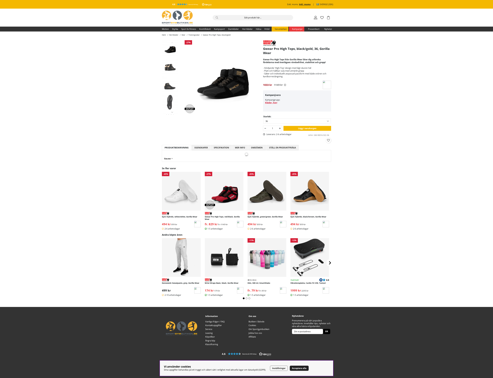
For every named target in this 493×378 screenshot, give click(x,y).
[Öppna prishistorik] (285, 85)
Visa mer (167, 158)
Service (208, 329)
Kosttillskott (205, 29)
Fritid (266, 29)
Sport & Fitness (188, 29)
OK (326, 331)
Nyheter (328, 29)
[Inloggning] (315, 17)
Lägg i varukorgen (307, 128)
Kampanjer (297, 29)
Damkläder (233, 29)
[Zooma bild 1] (222, 77)
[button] (192, 4)
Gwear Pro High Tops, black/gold (217, 35)
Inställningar (279, 368)
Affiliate (252, 336)
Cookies (252, 325)
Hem (164, 35)
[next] (330, 263)
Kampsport (219, 29)
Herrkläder (247, 29)
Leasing (209, 333)
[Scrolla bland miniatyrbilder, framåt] (172, 112)
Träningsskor (194, 35)
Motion (165, 29)
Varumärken (281, 29)
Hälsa (258, 29)
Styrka (175, 29)
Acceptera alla (299, 368)
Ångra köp (210, 340)
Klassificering (211, 344)
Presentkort (314, 29)
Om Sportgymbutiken (259, 329)
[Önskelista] (322, 17)
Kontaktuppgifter (213, 325)
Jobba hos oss (255, 333)
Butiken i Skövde (256, 321)
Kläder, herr (271, 102)
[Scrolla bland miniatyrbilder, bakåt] (172, 42)
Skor (183, 35)
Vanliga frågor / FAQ (215, 321)
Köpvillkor (210, 336)
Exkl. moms (292, 4)
